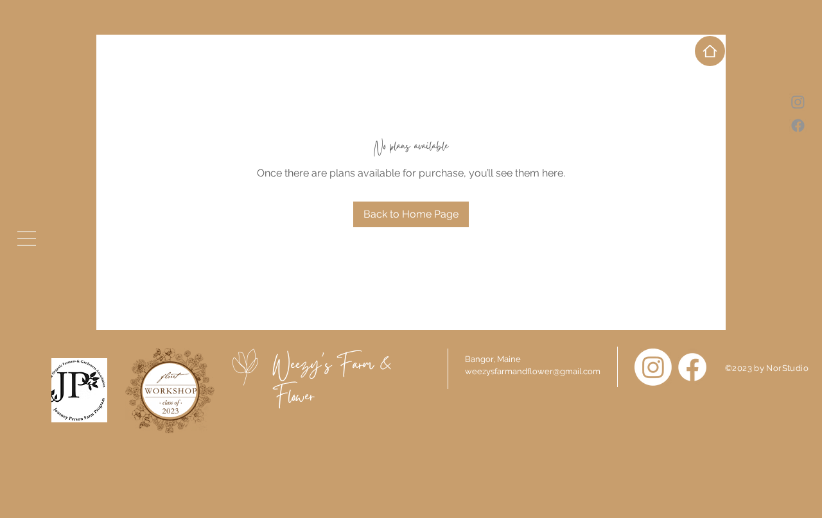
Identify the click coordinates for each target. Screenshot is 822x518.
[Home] (710, 51)
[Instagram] (653, 367)
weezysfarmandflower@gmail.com (532, 371)
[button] (26, 238)
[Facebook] (692, 367)
